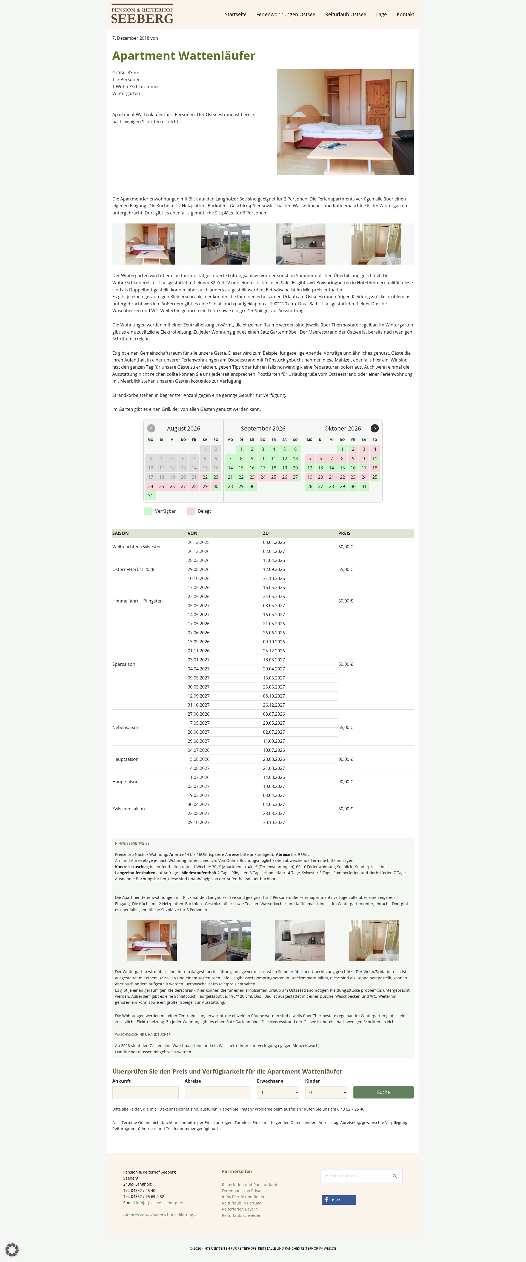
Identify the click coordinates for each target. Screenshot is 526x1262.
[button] (339, 1200)
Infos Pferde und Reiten (243, 1196)
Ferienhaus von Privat (242, 1190)
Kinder (312, 1081)
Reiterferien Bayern (240, 1209)
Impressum (136, 1214)
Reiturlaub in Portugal (242, 1203)
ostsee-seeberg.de (142, 13)
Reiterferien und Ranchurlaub (249, 1184)
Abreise (193, 1081)
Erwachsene (270, 1081)
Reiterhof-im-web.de (318, 1248)
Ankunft (121, 1081)
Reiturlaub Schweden (241, 1215)
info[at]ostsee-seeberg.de (159, 1202)
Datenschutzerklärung (172, 1214)
